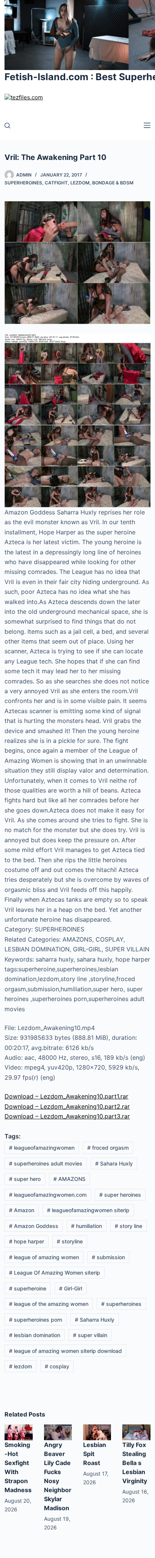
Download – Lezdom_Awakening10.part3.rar (67, 1116)
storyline (70, 1241)
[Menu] (147, 125)
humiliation (86, 1226)
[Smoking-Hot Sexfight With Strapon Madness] (18, 1431)
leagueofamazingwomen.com (48, 1194)
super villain (90, 1335)
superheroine (27, 1288)
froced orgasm (108, 1147)
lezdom (20, 1366)
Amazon (21, 1210)
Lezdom (80, 183)
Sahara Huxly (114, 1163)
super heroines (120, 1194)
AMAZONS (69, 1179)
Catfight (56, 183)
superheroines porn (35, 1319)
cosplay (57, 1366)
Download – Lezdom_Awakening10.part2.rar (67, 1106)
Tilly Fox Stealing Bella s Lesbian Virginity (134, 1463)
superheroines (121, 1304)
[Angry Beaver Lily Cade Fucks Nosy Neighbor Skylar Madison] (58, 1431)
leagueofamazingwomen (41, 1147)
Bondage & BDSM (113, 183)
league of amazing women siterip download (65, 1351)
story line (128, 1226)
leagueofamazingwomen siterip (88, 1210)
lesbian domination (34, 1335)
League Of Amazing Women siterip (54, 1272)
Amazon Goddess (33, 1226)
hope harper (26, 1241)
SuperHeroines (23, 183)
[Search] (7, 125)
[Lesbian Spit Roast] (97, 1431)
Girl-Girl (70, 1288)
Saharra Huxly (94, 1319)
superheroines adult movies (45, 1163)
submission (108, 1257)
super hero (25, 1179)
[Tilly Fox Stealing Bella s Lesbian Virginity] (136, 1431)
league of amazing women (44, 1257)
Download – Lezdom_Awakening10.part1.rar (66, 1096)
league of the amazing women (48, 1304)
